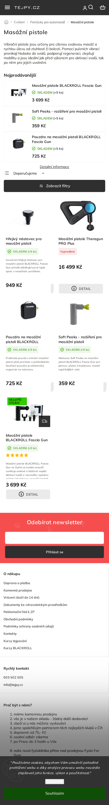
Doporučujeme (25, 173)
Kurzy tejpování (15, 641)
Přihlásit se (54, 552)
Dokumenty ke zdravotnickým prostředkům (35, 605)
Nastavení (54, 781)
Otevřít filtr (54, 186)
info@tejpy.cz (13, 685)
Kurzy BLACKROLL (18, 648)
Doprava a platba (17, 583)
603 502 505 (13, 677)
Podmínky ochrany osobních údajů (29, 626)
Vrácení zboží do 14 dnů (21, 597)
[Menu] (7, 7)
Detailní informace (54, 166)
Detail (85, 289)
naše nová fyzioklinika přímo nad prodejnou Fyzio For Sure (56, 752)
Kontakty (10, 633)
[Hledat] (91, 7)
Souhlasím (54, 793)
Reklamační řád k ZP (19, 612)
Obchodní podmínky (18, 619)
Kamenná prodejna (18, 590)
